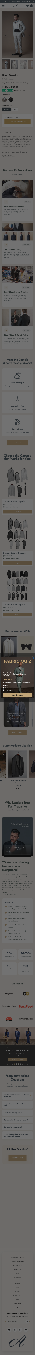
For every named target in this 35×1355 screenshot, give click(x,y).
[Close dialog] (32, 658)
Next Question (17, 695)
